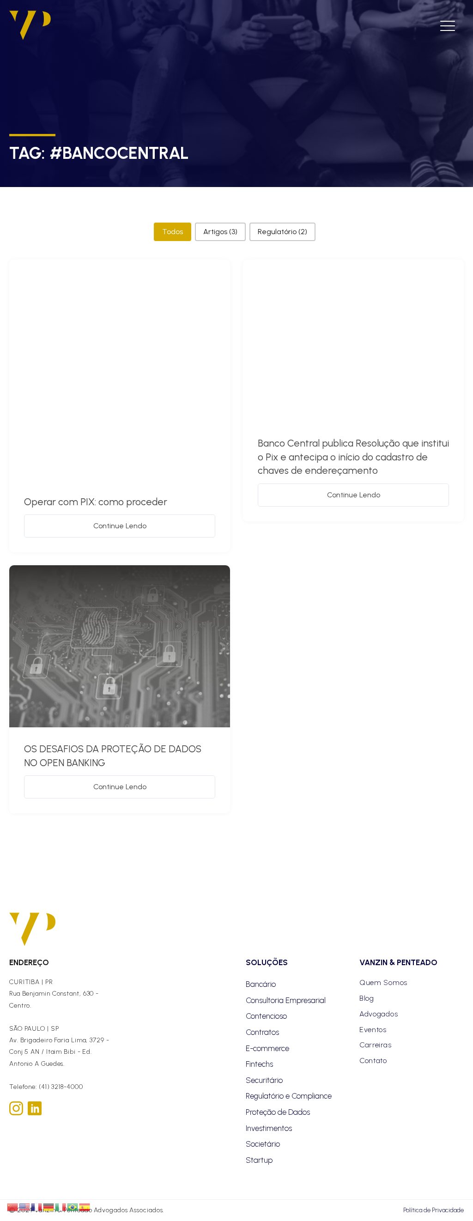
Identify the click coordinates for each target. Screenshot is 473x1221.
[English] (25, 1207)
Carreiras (375, 1044)
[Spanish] (85, 1207)
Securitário (264, 1080)
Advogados (378, 1013)
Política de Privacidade (433, 1210)
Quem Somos (383, 982)
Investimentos (269, 1128)
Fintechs (259, 1064)
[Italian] (61, 1207)
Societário (263, 1143)
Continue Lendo (119, 525)
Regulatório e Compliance (289, 1095)
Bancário (261, 984)
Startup (259, 1160)
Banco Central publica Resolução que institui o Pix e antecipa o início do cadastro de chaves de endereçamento (353, 456)
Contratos (262, 1032)
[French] (37, 1207)
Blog (366, 998)
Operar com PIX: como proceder (95, 502)
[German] (49, 1207)
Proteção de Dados (278, 1112)
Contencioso (266, 1016)
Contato (373, 1060)
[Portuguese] (73, 1207)
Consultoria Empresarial (286, 1000)
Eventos (373, 1029)
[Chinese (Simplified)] (13, 1207)
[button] (172, 232)
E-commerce (267, 1048)
